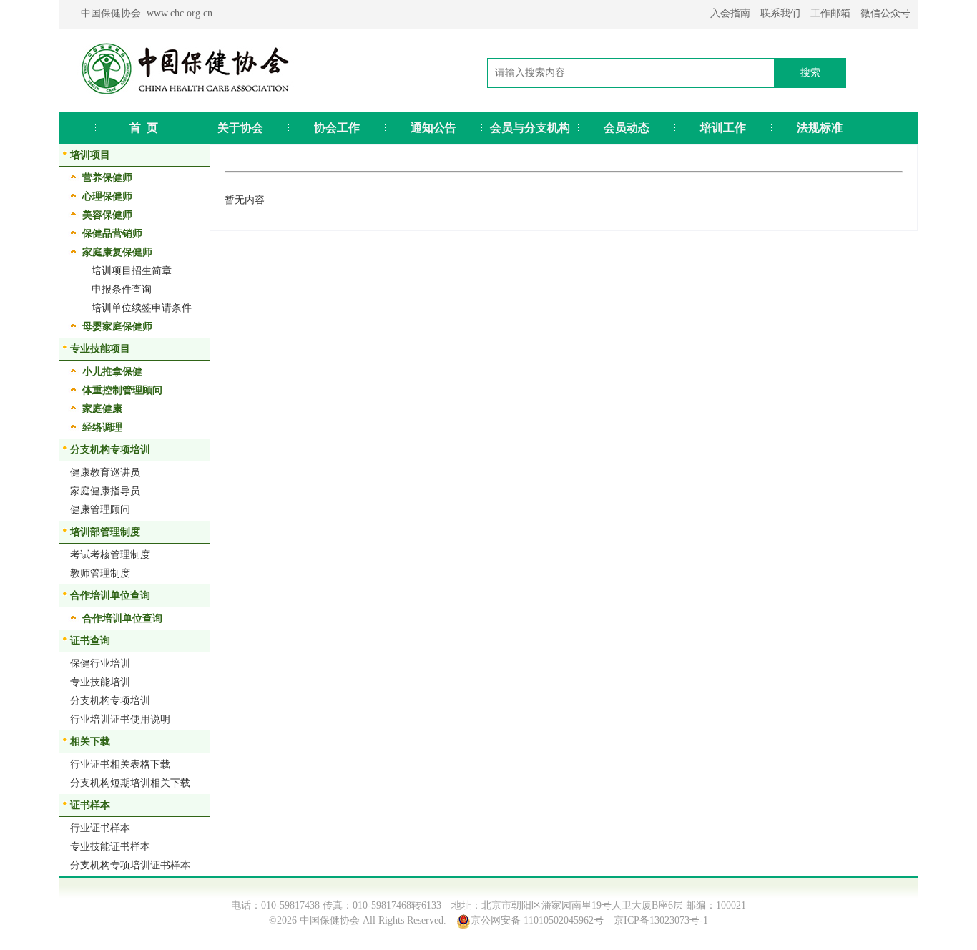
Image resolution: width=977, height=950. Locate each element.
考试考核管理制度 (110, 554)
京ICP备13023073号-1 (661, 920)
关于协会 (240, 128)
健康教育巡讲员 (105, 472)
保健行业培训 (100, 663)
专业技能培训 (100, 682)
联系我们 (780, 13)
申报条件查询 (122, 289)
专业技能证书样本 (110, 846)
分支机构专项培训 (110, 700)
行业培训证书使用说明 (120, 719)
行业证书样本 (100, 828)
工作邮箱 (830, 13)
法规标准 (820, 128)
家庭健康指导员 (105, 491)
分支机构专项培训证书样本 (130, 865)
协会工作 (337, 128)
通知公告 (433, 128)
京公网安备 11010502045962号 (537, 920)
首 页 (143, 128)
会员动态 (626, 128)
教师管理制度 (100, 573)
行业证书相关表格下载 (120, 764)
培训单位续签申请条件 (142, 308)
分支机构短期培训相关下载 (130, 783)
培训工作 (723, 128)
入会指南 (730, 13)
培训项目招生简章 (132, 270)
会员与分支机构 (530, 128)
